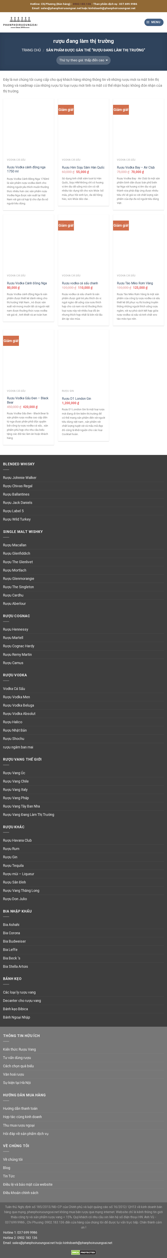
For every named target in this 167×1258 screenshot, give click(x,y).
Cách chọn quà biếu (18, 1066)
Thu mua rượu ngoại (19, 1125)
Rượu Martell (13, 638)
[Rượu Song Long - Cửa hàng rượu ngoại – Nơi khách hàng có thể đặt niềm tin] (21, 22)
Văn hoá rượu (13, 1074)
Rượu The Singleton (18, 587)
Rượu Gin (10, 857)
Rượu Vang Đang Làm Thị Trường (28, 815)
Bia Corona (11, 933)
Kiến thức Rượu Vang (19, 1049)
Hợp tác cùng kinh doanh (22, 1117)
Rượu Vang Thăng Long (21, 891)
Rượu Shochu (13, 739)
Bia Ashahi (11, 925)
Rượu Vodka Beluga (18, 705)
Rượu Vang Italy (15, 790)
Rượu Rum (11, 849)
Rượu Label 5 (13, 511)
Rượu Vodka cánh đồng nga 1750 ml (26, 169)
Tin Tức (9, 1176)
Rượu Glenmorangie (18, 579)
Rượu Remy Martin (17, 655)
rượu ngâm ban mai (18, 747)
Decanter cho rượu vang (22, 1001)
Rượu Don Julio (15, 899)
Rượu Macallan (14, 545)
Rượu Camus (13, 663)
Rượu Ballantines (16, 494)
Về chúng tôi (13, 1159)
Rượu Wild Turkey (17, 519)
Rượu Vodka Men (16, 697)
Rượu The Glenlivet (18, 562)
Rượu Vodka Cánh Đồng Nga (27, 283)
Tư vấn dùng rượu (17, 1058)
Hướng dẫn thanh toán (20, 1108)
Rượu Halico (12, 722)
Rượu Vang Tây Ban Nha (21, 806)
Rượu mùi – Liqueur (18, 874)
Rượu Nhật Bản (15, 730)
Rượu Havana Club (17, 840)
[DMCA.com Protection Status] (83, 1252)
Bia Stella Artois (15, 967)
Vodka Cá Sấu (14, 689)
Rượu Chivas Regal (17, 486)
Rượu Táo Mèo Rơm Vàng (135, 283)
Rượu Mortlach (14, 570)
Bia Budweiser (14, 941)
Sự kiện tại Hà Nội (17, 1083)
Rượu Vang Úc (14, 773)
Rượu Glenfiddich (16, 553)
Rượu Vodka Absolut (19, 714)
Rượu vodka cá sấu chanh (80, 283)
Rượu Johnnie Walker (19, 478)
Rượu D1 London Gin (76, 399)
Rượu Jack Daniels (17, 503)
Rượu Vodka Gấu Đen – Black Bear (27, 400)
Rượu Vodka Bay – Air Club (136, 167)
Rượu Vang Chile (16, 781)
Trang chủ (31, 50)
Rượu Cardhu (13, 595)
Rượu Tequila (13, 866)
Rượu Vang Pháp (16, 798)
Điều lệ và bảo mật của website (28, 1184)
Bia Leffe (10, 950)
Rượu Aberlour (14, 604)
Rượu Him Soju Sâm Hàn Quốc (83, 167)
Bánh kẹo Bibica (15, 1009)
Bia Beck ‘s (11, 958)
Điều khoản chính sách (20, 1193)
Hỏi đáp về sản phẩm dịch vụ (25, 1134)
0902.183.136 (82, 3)
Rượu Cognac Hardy (18, 646)
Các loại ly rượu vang (19, 992)
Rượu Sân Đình (14, 882)
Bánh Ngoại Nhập (16, 1017)
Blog (6, 1168)
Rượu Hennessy (15, 629)
